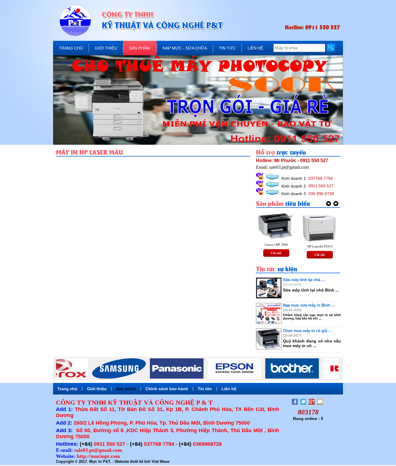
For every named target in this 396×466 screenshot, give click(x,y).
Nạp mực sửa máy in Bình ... (309, 305)
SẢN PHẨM (139, 48)
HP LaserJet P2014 (320, 246)
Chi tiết (276, 253)
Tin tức (205, 388)
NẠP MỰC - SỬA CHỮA (185, 48)
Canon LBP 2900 (276, 244)
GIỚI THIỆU (106, 48)
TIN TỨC (227, 48)
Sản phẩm (126, 388)
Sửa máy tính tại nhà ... (304, 280)
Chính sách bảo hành (167, 388)
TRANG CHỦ (71, 48)
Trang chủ (67, 388)
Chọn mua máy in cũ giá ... (307, 331)
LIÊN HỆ (255, 48)
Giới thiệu (97, 388)
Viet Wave (160, 461)
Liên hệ (228, 388)
